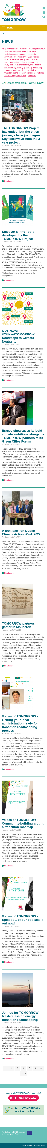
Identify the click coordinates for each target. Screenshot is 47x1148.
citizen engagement (29, 62)
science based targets (13, 59)
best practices (32, 59)
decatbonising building (13, 67)
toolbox (38, 65)
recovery (22, 57)
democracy (37, 67)
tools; (28, 67)
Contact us (43, 8)
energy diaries (30, 70)
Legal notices (27, 1145)
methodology (12, 49)
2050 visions (33, 57)
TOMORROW (14, 12)
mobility (23, 49)
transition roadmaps (12, 70)
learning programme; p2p (15, 75)
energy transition (27, 73)
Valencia (40, 73)
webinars (32, 75)
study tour (8, 65)
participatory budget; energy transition (20, 51)
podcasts (32, 54)
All (3, 49)
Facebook (43, 12)
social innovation (11, 62)
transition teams (11, 73)
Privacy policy (39, 1145)
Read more (9, 181)
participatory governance (14, 54)
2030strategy (10, 57)
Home (4, 33)
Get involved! (28, 1098)
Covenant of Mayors (24, 65)
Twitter (43, 17)
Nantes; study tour (37, 49)
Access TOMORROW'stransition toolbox (27, 1109)
